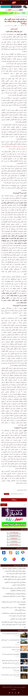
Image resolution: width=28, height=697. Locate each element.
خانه (25, 16)
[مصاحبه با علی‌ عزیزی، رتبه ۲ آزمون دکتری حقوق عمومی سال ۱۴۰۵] (24, 669)
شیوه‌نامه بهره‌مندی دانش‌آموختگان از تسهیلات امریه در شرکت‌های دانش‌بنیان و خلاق (14, 596)
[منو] (1, 3)
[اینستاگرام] (12, 692)
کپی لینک (6, 494)
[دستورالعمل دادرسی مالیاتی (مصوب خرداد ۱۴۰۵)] (24, 655)
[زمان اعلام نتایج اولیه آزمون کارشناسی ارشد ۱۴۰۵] (24, 635)
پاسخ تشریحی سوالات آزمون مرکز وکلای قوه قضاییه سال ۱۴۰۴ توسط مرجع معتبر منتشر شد (14, 624)
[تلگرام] (9, 692)
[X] (15, 692)
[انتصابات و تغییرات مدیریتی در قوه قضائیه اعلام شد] (24, 676)
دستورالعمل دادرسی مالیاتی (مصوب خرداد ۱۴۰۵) (10, 654)
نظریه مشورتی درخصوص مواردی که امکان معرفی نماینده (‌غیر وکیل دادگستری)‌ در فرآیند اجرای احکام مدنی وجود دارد (14, 571)
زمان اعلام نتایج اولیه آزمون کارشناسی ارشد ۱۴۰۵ (10, 633)
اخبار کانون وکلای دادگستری (18, 16)
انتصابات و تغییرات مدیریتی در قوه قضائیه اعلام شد (10, 675)
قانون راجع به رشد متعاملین (18, 619)
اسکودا (25, 490)
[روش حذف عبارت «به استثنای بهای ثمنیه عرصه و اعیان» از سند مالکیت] (24, 648)
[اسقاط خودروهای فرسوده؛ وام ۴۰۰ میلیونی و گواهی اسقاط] (24, 641)
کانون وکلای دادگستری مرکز (20, 490)
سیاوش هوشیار (18, 687)
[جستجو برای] (26, 3)
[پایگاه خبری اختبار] (14, 2)
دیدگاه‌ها (14, 500)
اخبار (23, 16)
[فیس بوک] (18, 692)
